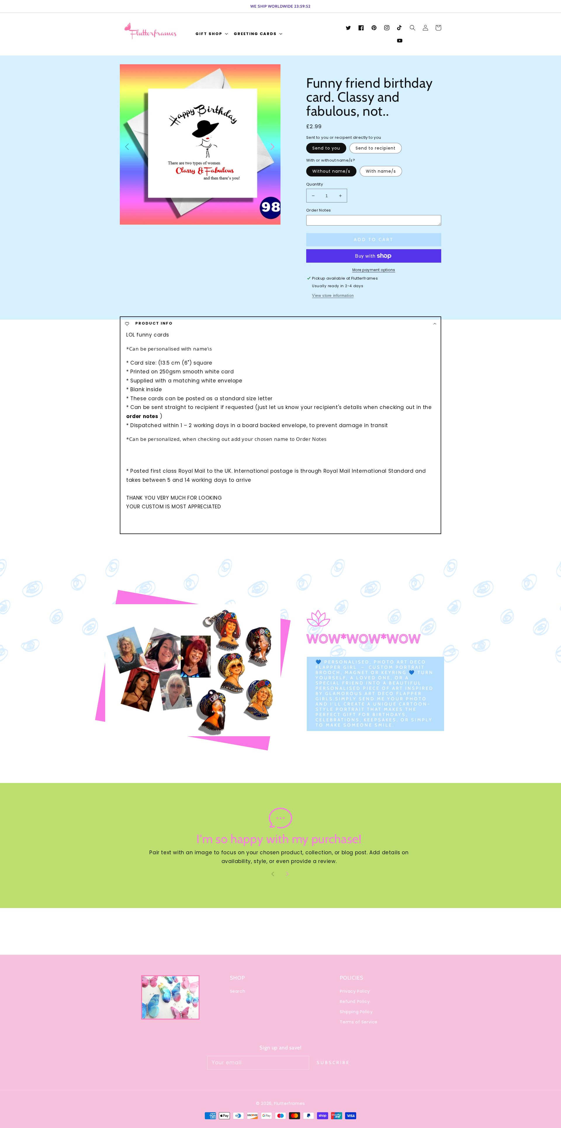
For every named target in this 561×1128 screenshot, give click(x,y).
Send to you (326, 148)
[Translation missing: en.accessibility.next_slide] (272, 146)
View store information (333, 295)
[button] (211, 34)
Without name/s (331, 171)
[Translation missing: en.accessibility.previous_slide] (127, 146)
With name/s (381, 171)
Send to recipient (376, 148)
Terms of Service (359, 1022)
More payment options (373, 269)
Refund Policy (355, 1001)
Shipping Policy (356, 1012)
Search (237, 991)
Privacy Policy (355, 991)
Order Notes (318, 210)
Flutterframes (289, 1103)
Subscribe (333, 1062)
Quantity (314, 184)
